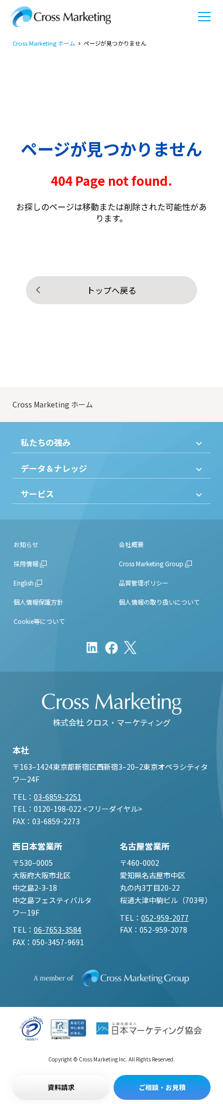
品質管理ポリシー (144, 582)
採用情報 (25, 563)
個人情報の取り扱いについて (159, 601)
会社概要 (131, 544)
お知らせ (25, 544)
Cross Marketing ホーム (43, 43)
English (23, 582)
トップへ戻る (111, 290)
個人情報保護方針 (38, 601)
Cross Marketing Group (151, 563)
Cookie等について (39, 621)
